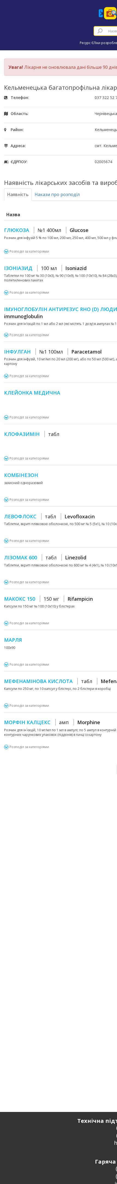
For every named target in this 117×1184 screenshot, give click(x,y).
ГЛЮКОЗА (46, 230)
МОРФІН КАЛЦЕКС (52, 722)
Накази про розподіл (57, 194)
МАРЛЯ (13, 640)
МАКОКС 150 (48, 599)
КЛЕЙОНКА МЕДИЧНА (32, 392)
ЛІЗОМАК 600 (45, 557)
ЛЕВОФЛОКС (49, 516)
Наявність (18, 194)
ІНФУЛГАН (53, 351)
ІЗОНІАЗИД (45, 268)
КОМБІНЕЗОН (21, 475)
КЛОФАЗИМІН (31, 434)
